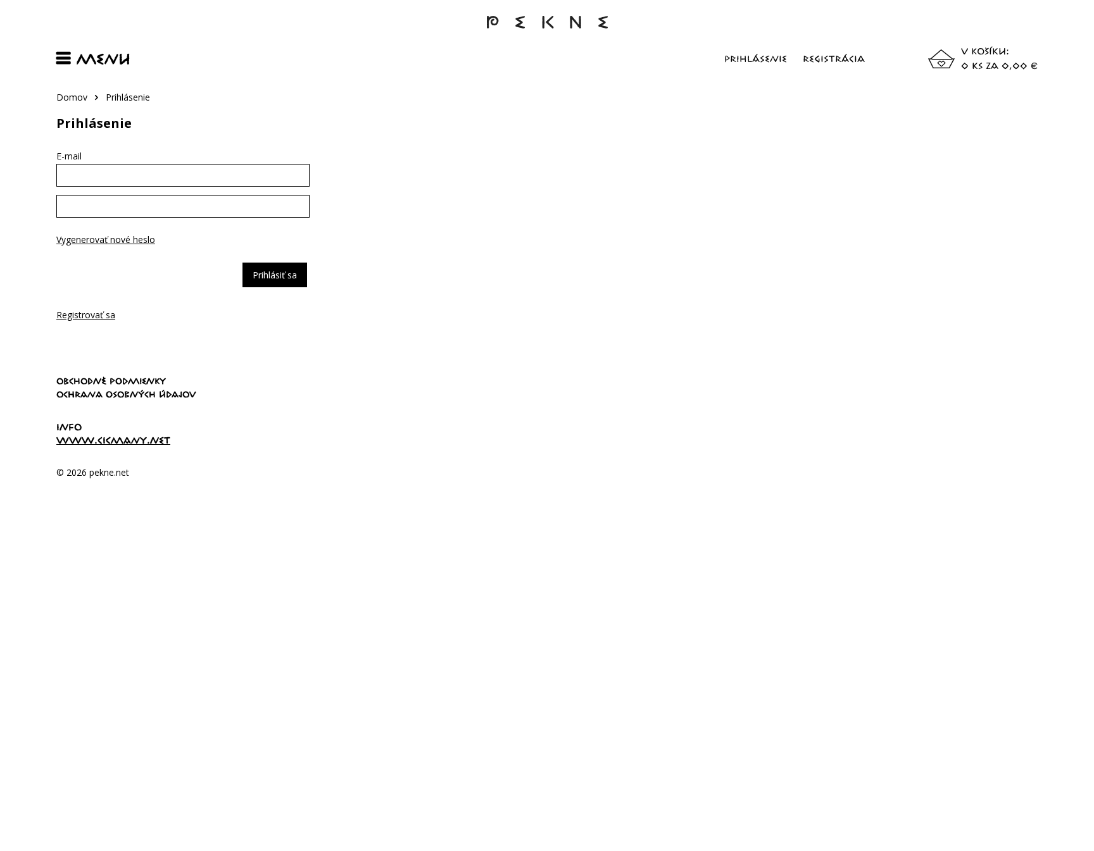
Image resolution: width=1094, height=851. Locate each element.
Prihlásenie (755, 58)
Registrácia (834, 58)
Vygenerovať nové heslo (105, 239)
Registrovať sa (85, 315)
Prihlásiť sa (275, 275)
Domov (71, 97)
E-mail (69, 156)
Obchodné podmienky (111, 381)
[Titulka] (547, 28)
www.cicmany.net (113, 440)
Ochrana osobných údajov (126, 394)
